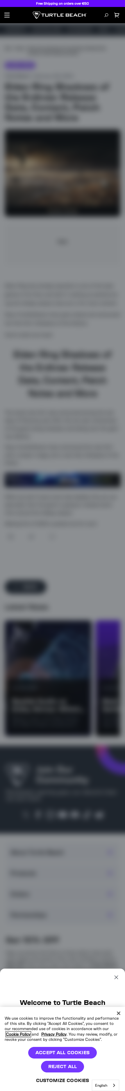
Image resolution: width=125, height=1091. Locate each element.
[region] (62, 1049)
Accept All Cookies (62, 1052)
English (101, 1085)
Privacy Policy (54, 1034)
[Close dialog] (116, 977)
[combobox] (105, 1085)
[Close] (118, 1013)
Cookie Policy (18, 1034)
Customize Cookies (62, 1080)
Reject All (62, 1066)
